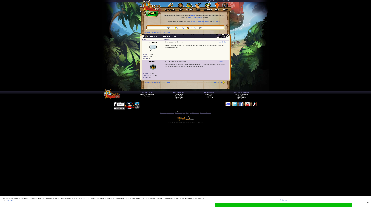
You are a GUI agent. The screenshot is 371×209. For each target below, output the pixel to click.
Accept (284, 205)
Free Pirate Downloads (241, 94)
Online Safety (209, 94)
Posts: (145, 58)
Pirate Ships (179, 97)
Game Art (179, 99)
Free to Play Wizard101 (147, 94)
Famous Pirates (241, 97)
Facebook (201, 21)
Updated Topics (181, 28)
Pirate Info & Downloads (241, 92)
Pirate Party (209, 97)
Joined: (146, 56)
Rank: (145, 54)
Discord (192, 15)
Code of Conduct (170, 112)
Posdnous (153, 42)
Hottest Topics (193, 28)
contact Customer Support (195, 17)
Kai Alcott (153, 62)
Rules (202, 28)
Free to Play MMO (179, 92)
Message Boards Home (153, 32)
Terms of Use (178, 112)
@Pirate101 (194, 21)
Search (171, 28)
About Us (147, 96)
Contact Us (163, 112)
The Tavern (166, 32)
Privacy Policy (186, 112)
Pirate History (241, 96)
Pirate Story (179, 94)
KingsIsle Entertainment (214, 1)
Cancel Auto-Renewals (205, 112)
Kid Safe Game (209, 92)
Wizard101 (226, 1)
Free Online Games (147, 92)
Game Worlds (179, 96)
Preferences (196, 112)
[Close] (368, 202)
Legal (191, 112)
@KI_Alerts (216, 21)
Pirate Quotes (241, 99)
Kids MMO (209, 96)
